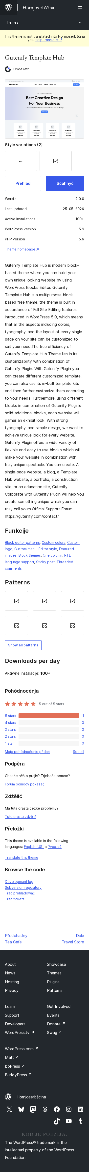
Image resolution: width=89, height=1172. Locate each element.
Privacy (12, 990)
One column (52, 555)
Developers (15, 1023)
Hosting (12, 981)
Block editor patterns (22, 542)
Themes (11, 22)
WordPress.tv (19, 1032)
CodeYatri (21, 69)
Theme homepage (20, 249)
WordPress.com (22, 1048)
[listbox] (44, 613)
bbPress (15, 1066)
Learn (10, 1006)
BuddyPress (18, 1074)
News (10, 972)
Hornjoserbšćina (31, 1096)
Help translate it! (48, 40)
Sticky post (45, 562)
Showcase (56, 964)
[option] (16, 601)
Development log (19, 881)
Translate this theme (21, 857)
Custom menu (25, 549)
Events (53, 1015)
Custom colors (53, 542)
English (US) (34, 846)
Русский (55, 846)
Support (12, 1015)
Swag (54, 1032)
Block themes (30, 555)
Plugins (53, 981)
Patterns (55, 990)
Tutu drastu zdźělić (20, 816)
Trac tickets (14, 899)
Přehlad (23, 183)
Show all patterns (23, 645)
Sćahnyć (65, 183)
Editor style (48, 549)
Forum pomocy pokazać (24, 784)
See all (78, 752)
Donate (56, 1023)
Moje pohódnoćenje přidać (27, 752)
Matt (12, 1057)
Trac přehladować (20, 893)
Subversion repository (23, 887)
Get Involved (59, 1006)
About (10, 964)
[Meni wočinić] (81, 7)
